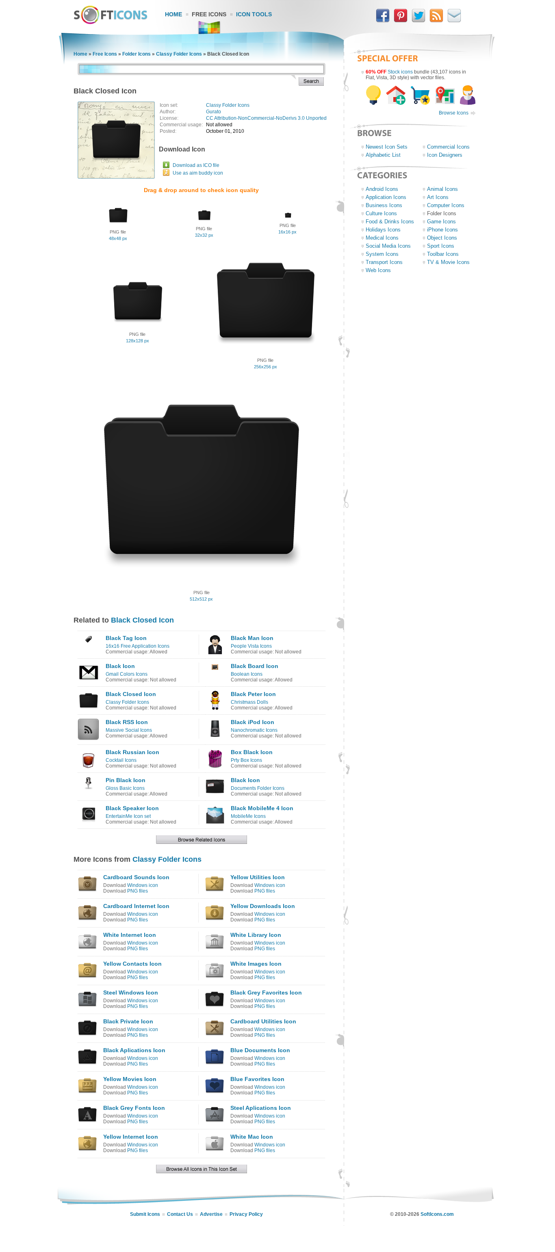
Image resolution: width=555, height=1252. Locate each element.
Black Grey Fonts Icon (134, 1108)
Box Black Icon (252, 752)
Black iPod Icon (252, 722)
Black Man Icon (252, 638)
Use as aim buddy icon (198, 173)
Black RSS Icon (127, 722)
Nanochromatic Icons (254, 730)
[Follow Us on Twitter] (418, 20)
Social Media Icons (388, 246)
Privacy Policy (246, 1214)
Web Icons (378, 270)
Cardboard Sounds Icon (136, 877)
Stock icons (400, 72)
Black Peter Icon (253, 694)
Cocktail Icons (121, 760)
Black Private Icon (128, 1021)
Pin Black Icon (125, 780)
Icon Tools (254, 14)
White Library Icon (255, 935)
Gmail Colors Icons (126, 674)
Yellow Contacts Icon (132, 963)
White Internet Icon (129, 935)
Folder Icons (136, 54)
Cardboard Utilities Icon (263, 1021)
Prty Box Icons (246, 760)
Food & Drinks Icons (390, 221)
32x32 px (204, 235)
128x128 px (137, 340)
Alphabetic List (383, 155)
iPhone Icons (442, 230)
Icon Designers (444, 155)
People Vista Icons (251, 646)
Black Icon (120, 666)
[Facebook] (383, 20)
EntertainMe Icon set (128, 816)
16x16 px (287, 231)
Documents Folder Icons (257, 788)
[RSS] (436, 20)
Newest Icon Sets (387, 147)
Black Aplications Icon (134, 1050)
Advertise (211, 1214)
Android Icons (382, 189)
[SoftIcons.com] (110, 22)
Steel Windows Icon (130, 992)
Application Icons (386, 197)
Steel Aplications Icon (260, 1108)
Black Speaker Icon (132, 808)
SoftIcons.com (437, 1214)
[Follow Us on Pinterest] (400, 20)
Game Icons (441, 221)
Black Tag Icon (126, 638)
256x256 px (265, 366)
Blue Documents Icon (260, 1050)
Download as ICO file (196, 165)
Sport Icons (440, 246)
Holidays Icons (383, 230)
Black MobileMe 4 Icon (262, 808)
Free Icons (209, 14)
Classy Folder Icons (179, 54)
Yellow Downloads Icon (262, 906)
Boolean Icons (246, 674)
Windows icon (142, 885)
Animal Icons (442, 189)
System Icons (382, 254)
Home (173, 14)
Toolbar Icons (443, 254)
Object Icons (442, 238)
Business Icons (384, 205)
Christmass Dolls (249, 702)
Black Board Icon (254, 666)
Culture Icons (381, 213)
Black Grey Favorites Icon (266, 992)
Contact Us (180, 1214)
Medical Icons (382, 238)
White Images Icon (256, 963)
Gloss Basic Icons (125, 788)
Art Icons (438, 197)
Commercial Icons (448, 147)
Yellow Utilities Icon (257, 877)
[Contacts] (454, 20)
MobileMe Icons (248, 816)
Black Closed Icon (142, 620)
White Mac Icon (251, 1136)
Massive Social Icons (129, 730)
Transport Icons (384, 262)
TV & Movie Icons (448, 262)
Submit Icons (145, 1214)
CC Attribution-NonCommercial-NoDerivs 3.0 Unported (266, 118)
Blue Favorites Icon (257, 1079)
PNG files (137, 891)
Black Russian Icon (132, 752)
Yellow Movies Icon (129, 1079)
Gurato (213, 112)
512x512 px (201, 599)
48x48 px (118, 238)
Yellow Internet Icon (130, 1136)
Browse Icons (453, 113)
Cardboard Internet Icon (136, 906)
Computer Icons (445, 205)
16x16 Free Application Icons (137, 646)
